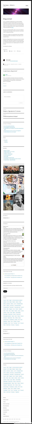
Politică (16, 317)
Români (18, 321)
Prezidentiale (12, 319)
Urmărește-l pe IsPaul (7, 283)
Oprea (13, 316)
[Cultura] (7, 419)
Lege (11, 312)
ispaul (5, 64)
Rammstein (5, 321)
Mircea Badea (18, 312)
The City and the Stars (6, 233)
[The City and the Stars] (23, 234)
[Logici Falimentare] (19, 419)
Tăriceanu (22, 323)
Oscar (16, 316)
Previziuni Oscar (6, 319)
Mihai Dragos (6, 156)
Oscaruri (22, 316)
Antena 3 (5, 301)
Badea (11, 301)
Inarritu (22, 310)
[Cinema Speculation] (23, 248)
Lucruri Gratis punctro (7, 155)
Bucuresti (8, 303)
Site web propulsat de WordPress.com (14, 421)
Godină (12, 310)
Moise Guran (10, 314)
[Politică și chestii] (5, 419)
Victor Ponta (8, 324)
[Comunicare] (16, 419)
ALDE (7, 300)
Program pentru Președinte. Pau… (17, 275)
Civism (5, 305)
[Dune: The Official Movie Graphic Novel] (23, 241)
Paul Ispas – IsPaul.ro (8, 5)
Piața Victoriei (10, 317)
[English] (18, 419)
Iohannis (5, 312)
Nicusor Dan (18, 314)
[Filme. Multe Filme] (11, 419)
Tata (12, 323)
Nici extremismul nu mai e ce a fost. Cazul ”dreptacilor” (12, 130)
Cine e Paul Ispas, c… (7, 277)
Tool (18, 323)
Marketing (4, 407)
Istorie (8, 312)
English (4, 414)
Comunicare (12, 305)
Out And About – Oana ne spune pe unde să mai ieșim (12, 158)
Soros (9, 323)
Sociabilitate (5, 323)
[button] (11, 169)
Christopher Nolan (19, 303)
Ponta (19, 317)
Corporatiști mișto (17, 307)
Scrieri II (6, 141)
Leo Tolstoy (5, 227)
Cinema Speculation (6, 248)
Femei (4, 310)
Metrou (14, 312)
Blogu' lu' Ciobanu (7, 150)
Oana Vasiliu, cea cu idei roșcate (9, 157)
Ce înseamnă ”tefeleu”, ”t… (11, 273)
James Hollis (5, 257)
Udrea (4, 324)
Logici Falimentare (6, 416)
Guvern (19, 310)
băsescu (12, 303)
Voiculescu (13, 324)
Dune (14, 376)
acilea (12, 27)
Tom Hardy (15, 323)
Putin (21, 319)
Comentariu (21, 102)
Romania (15, 321)
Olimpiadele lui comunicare (14, 64)
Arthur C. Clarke (5, 234)
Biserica (17, 301)
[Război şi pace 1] (23, 227)
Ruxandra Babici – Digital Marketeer (9, 159)
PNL (13, 317)
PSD (19, 319)
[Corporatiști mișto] (14, 419)
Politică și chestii (5, 399)
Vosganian (17, 324)
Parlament (5, 317)
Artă (8, 301)
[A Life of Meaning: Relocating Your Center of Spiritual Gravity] (23, 256)
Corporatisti (11, 307)
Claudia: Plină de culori (7, 152)
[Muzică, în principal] (9, 419)
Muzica (14, 314)
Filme (7, 310)
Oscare (19, 316)
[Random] (4, 419)
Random (4, 397)
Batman (13, 301)
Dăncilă (17, 376)
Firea (9, 310)
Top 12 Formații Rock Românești (9, 353)
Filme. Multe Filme (6, 405)
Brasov (5, 303)
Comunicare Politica (18, 305)
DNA (7, 376)
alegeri (10, 300)
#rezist (5, 300)
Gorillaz (16, 310)
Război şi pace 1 (5, 226)
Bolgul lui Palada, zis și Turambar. (9, 151)
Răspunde (5, 85)
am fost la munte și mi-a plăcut (17, 300)
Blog (20, 301)
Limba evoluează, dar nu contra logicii (10, 131)
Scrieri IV (6, 142)
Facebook (20, 376)
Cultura (5, 376)
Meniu (27, 5)
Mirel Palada (5, 314)
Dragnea (10, 376)
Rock (12, 321)
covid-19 (22, 307)
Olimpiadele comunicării (7, 316)
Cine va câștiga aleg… (7, 275)
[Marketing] (12, 419)
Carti (15, 303)
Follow (5, 291)
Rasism (9, 321)
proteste (16, 319)
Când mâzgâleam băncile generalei (9, 127)
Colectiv (7, 305)
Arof (5, 273)
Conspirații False (6, 307)
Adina (6, 74)
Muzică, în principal (6, 403)
